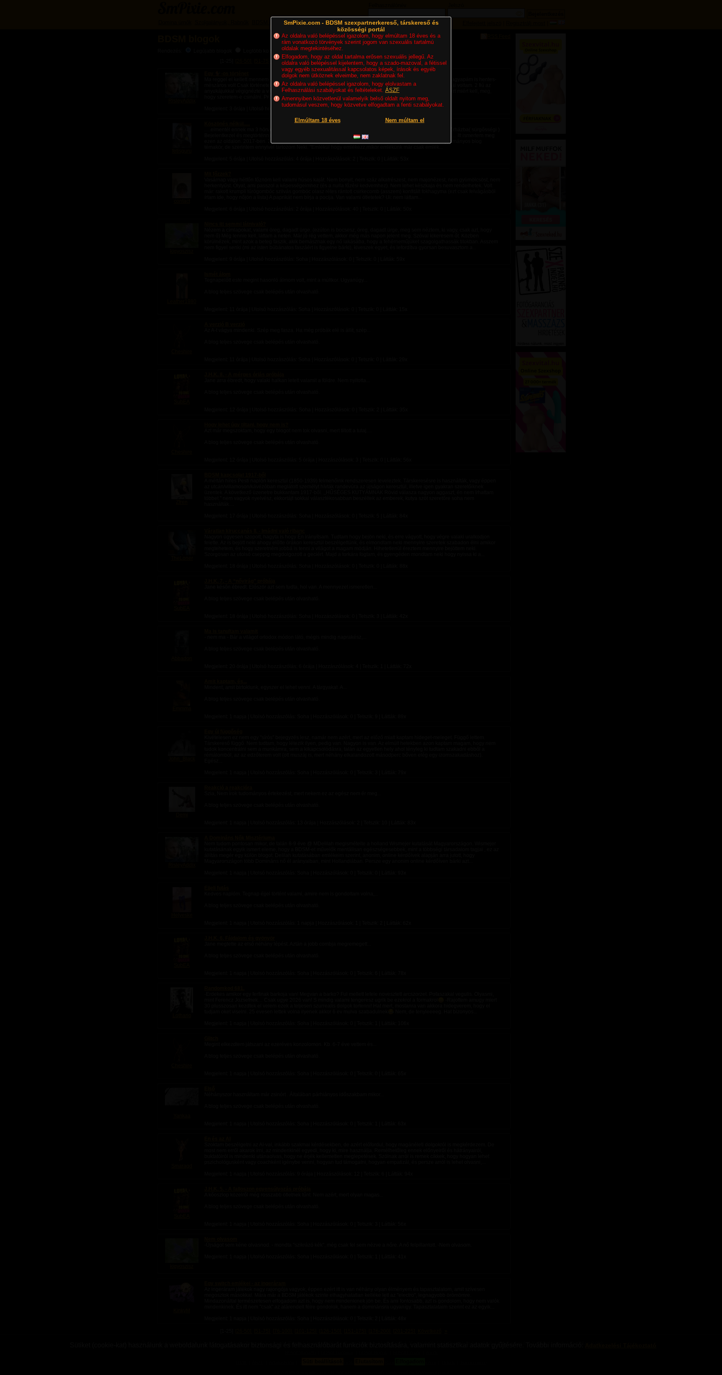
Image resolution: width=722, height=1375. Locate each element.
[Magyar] (356, 137)
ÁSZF (392, 90)
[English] (365, 137)
